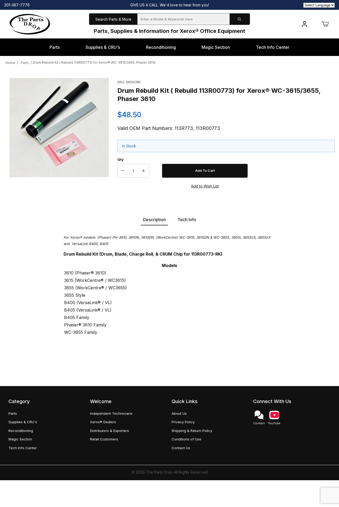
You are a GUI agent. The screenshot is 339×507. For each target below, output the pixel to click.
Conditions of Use (186, 439)
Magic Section (20, 439)
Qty (120, 159)
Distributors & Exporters (109, 431)
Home (10, 63)
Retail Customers (104, 439)
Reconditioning (20, 431)
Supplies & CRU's (22, 422)
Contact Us (181, 448)
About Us (179, 413)
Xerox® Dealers (103, 422)
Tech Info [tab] (186, 219)
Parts (25, 63)
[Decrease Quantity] (123, 170)
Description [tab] (154, 219)
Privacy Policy (183, 422)
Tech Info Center (22, 448)
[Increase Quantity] (143, 170)
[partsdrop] (29, 23)
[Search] (240, 19)
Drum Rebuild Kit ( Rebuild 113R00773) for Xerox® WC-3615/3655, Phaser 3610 (94, 62)
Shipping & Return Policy (192, 431)
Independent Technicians (111, 413)
